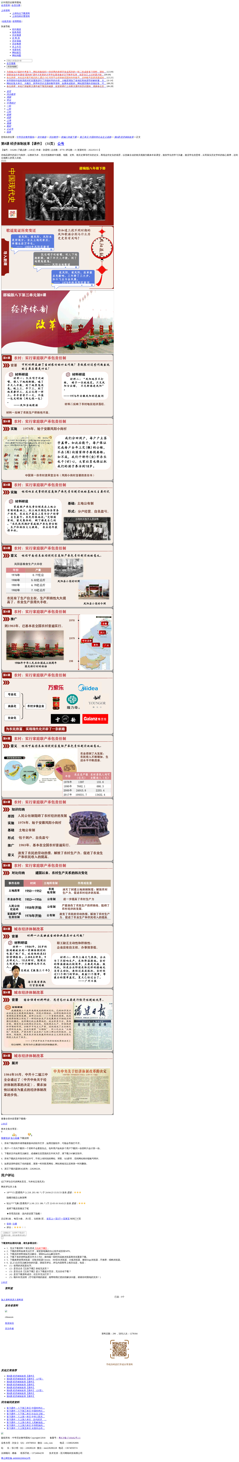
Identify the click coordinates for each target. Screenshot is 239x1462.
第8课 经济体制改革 (124, 137)
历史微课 (16, 35)
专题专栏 (16, 49)
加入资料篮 (6, 1300)
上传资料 (5, 10)
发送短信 (9, 1323)
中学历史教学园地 (25, 137)
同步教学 (53, 137)
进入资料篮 (17, 1300)
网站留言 (16, 52)
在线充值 (6, 21)
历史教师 (16, 44)
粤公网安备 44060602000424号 (15, 1458)
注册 (15, 1224)
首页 (48, 1219)
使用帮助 (16, 21)
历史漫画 (16, 41)
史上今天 (16, 47)
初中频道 (16, 29)
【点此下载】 (41, 1248)
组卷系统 (16, 32)
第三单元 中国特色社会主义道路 (95, 137)
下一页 (62, 1219)
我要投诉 (5, 1138)
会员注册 (15, 5)
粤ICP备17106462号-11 (69, 1438)
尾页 (67, 1219)
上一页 (54, 1219)
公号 (61, 143)
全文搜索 (11, 63)
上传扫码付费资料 (21, 16)
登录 (9, 1224)
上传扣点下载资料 (21, 13)
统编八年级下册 (69, 137)
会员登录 (5, 5)
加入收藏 (15, 1138)
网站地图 (16, 55)
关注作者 (9, 1328)
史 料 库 (16, 38)
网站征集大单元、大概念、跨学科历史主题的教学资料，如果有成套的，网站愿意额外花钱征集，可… (56, 83)
